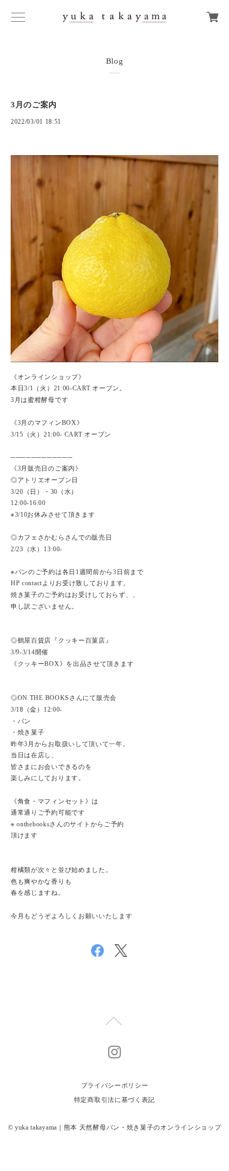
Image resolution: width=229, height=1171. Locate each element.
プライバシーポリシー (115, 1085)
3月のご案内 (34, 104)
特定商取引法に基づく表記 (114, 1100)
